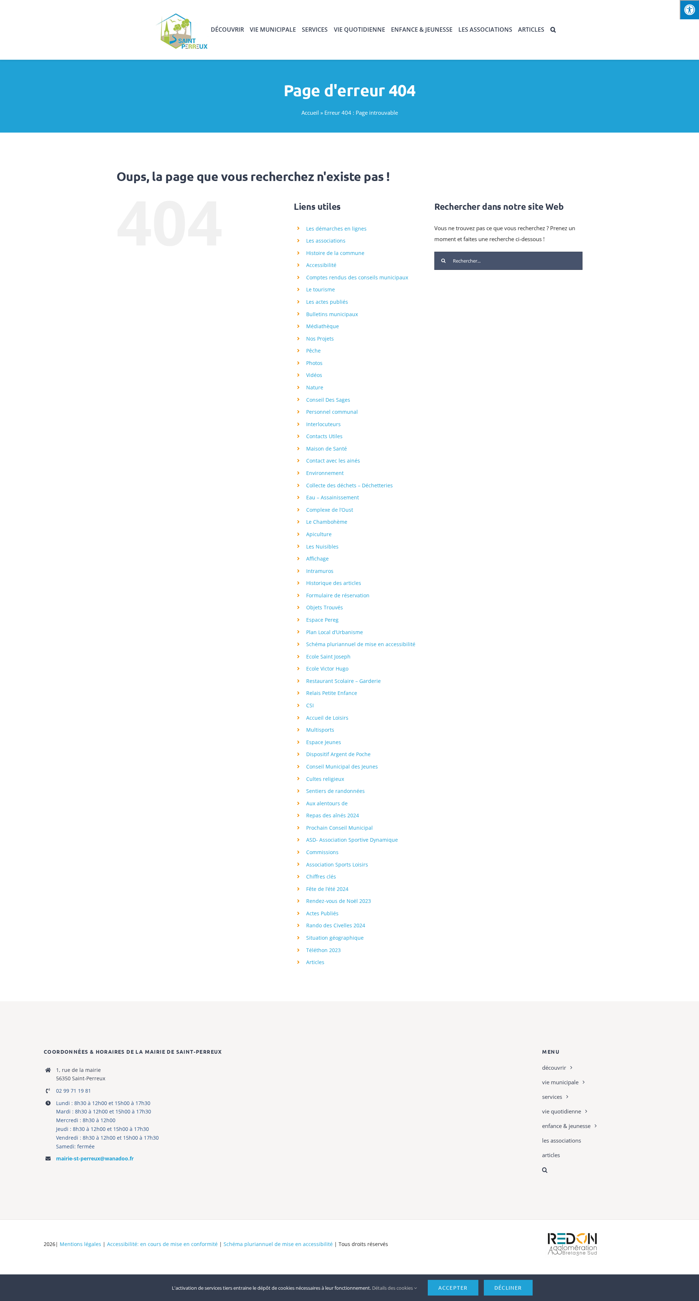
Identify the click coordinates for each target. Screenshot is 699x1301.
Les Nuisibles (322, 546)
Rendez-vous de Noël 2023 (338, 900)
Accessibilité (321, 265)
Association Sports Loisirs (337, 864)
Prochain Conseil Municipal (339, 827)
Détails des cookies (393, 1288)
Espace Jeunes (323, 742)
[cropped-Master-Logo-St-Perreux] (181, 11)
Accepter (452, 1287)
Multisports (320, 729)
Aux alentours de (327, 803)
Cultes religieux (325, 778)
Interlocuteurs (323, 424)
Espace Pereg (322, 619)
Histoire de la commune (335, 252)
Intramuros (319, 570)
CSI (310, 705)
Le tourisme (320, 289)
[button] (553, 30)
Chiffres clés (321, 876)
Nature (314, 387)
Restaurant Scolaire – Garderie (343, 680)
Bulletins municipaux (332, 314)
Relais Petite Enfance (331, 692)
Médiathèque (322, 326)
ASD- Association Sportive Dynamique (352, 839)
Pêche (313, 350)
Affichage (317, 558)
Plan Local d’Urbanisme (334, 632)
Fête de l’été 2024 (327, 888)
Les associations (325, 240)
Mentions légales (80, 1244)
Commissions (322, 852)
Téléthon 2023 (323, 950)
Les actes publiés (327, 301)
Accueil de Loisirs (327, 717)
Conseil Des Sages (328, 399)
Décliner (508, 1287)
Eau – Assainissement (332, 497)
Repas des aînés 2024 (332, 815)
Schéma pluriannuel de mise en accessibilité (360, 644)
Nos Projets (320, 338)
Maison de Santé (326, 448)
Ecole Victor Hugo (327, 668)
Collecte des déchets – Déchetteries (349, 485)
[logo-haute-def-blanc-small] (572, 1233)
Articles (315, 962)
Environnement (325, 472)
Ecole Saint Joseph (328, 656)
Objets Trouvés (324, 607)
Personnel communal (332, 411)
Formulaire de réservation (338, 595)
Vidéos (314, 375)
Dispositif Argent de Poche (338, 754)
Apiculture (319, 534)
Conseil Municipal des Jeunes (342, 766)
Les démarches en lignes (336, 228)
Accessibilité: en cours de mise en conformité (162, 1244)
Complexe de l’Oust (329, 509)
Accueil (310, 112)
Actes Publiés (322, 913)
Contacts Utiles (324, 436)
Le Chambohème (326, 521)
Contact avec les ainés (333, 460)
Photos (314, 362)
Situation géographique (335, 937)
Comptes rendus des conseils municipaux (357, 277)
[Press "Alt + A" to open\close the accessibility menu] (689, 9)
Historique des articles (333, 582)
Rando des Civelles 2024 (335, 925)
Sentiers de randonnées (335, 790)
